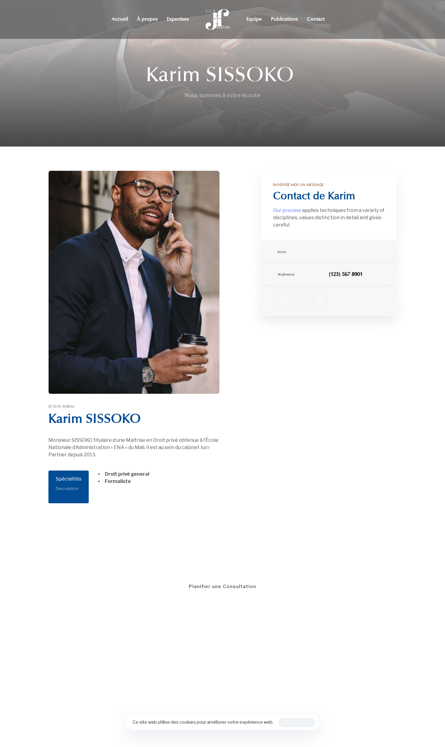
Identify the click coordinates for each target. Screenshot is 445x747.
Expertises (178, 19)
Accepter (297, 722)
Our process (287, 210)
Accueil (120, 19)
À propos (147, 19)
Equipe (254, 19)
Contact (316, 19)
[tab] (68, 487)
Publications (284, 19)
